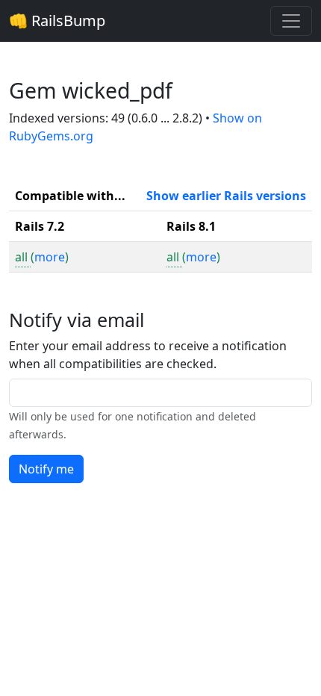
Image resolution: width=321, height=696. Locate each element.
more (49, 257)
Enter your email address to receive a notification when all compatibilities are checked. (148, 355)
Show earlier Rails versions (226, 195)
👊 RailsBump (57, 20)
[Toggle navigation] (291, 21)
